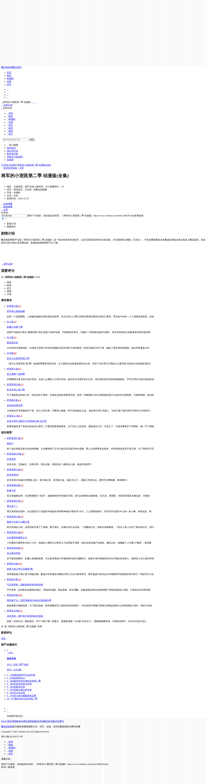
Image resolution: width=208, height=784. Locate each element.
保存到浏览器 (10, 168)
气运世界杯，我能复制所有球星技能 (25, 584)
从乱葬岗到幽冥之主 (17, 537)
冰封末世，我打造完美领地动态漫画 (25, 616)
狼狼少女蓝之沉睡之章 (18, 522)
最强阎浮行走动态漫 (21, 675)
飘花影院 (17, 67)
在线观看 (6, 204)
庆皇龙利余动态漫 (19, 684)
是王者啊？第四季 (16, 374)
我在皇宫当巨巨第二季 (22, 699)
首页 (9, 72)
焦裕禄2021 (16, 678)
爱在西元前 (12, 342)
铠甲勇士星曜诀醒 (16, 311)
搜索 (32, 140)
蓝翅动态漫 (16, 687)
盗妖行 (10, 443)
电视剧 (10, 78)
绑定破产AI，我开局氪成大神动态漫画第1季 (29, 600)
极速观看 (6, 207)
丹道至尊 (11, 459)
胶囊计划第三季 (15, 327)
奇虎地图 (41, 721)
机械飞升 (11, 490)
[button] (11, 223)
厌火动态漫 (16, 693)
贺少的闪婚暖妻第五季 (21, 696)
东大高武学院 (13, 553)
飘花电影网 (6, 67)
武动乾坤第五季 (15, 405)
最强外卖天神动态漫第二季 (24, 681)
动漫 (9, 81)
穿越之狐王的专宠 (19, 690)
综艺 (9, 84)
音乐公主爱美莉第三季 (18, 358)
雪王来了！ (12, 506)
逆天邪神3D (13, 475)
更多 (4, 638)
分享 (20, 168)
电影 (9, 75)
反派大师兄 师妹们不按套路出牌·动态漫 (27, 421)
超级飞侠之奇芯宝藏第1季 (20, 569)
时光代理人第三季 (16, 390)
